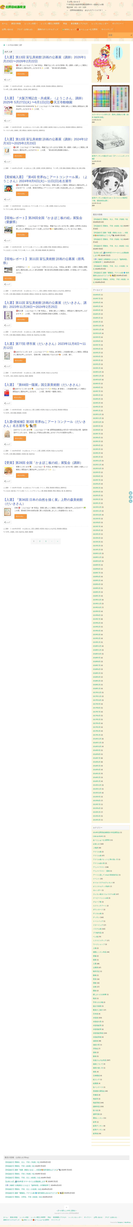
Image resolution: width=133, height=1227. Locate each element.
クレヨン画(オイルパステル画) (104, 894)
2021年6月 (96, 530)
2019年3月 (96, 635)
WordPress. (127, 1222)
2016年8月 (96, 754)
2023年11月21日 (17, 332)
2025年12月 (97, 326)
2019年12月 (97, 600)
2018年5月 (96, 673)
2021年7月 (96, 526)
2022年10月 (97, 468)
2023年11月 (97, 418)
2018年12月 (97, 646)
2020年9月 (96, 565)
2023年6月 (96, 438)
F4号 (7, 89)
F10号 (7, 532)
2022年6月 (96, 484)
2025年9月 (96, 337)
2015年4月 (96, 816)
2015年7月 (96, 804)
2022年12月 (97, 461)
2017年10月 (97, 700)
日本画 (95, 1014)
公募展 (38, 86)
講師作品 (60, 86)
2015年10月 (97, 793)
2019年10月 (97, 607)
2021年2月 (96, 546)
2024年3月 (96, 403)
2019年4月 (96, 631)
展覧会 (20, 89)
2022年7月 (96, 480)
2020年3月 (96, 588)
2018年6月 (96, 669)
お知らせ (28, 86)
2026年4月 (96, 310)
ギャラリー (87, 1217)
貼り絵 (95, 1110)
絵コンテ (96, 1080)
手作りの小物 (98, 1002)
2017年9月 (96, 704)
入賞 (32, 250)
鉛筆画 (95, 1133)
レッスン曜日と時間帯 (38, 1217)
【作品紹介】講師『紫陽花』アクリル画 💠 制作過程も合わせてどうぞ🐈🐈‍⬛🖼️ (34, 1193)
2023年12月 (97, 414)
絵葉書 (95, 1083)
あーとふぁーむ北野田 (101, 840)
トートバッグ (98, 921)
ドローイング (98, 925)
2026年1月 (96, 322)
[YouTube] (130, 493)
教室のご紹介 (98, 1010)
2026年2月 (96, 318)
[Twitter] (130, 497)
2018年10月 (97, 654)
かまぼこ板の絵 (11, 491)
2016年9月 (96, 750)
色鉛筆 (95, 1099)
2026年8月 (96, 295)
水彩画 (43, 86)
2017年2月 (96, 731)
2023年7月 (96, 434)
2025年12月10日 (17, 86)
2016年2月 (96, 777)
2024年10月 (97, 380)
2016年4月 (96, 770)
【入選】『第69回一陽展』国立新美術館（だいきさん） (42, 384)
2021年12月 (97, 507)
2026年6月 (96, 302)
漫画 (94, 1052)
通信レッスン (98, 1118)
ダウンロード (98, 910)
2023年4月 (96, 445)
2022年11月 (97, 465)
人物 (94, 948)
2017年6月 (96, 716)
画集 (94, 1072)
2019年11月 (97, 604)
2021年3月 (96, 542)
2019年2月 (96, 638)
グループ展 (97, 902)
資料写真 (96, 1114)
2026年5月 (96, 306)
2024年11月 (97, 376)
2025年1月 (96, 368)
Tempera (120, 1222)
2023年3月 (96, 449)
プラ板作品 (97, 933)
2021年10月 (97, 515)
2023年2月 (96, 453)
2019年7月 (96, 619)
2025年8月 (96, 341)
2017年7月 (96, 712)
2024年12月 (97, 372)
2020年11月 (97, 557)
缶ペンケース (98, 1087)
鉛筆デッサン (98, 1126)
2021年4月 (96, 538)
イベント (42, 206)
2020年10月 (97, 561)
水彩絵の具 (97, 1022)
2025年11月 (97, 329)
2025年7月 (96, 345)
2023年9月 (96, 426)
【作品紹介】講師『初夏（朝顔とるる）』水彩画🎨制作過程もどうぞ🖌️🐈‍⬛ (33, 1170)
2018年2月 (96, 685)
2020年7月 (96, 573)
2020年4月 (96, 584)
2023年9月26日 (17, 410)
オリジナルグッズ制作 (101, 886)
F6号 (7, 454)
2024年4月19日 (17, 247)
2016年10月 (97, 746)
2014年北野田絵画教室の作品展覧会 (106, 832)
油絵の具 (96, 1045)
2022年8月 (96, 476)
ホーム (5, 1217)
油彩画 (50, 127)
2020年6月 (96, 577)
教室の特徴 (13, 1217)
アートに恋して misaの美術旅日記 (105, 875)
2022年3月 (96, 495)
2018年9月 (96, 658)
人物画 (16, 130)
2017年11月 (97, 696)
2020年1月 (96, 596)
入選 (33, 86)
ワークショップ (99, 944)
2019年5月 (96, 627)
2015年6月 (96, 808)
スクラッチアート (99, 906)
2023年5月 (96, 441)
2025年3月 (96, 360)
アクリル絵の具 (99, 863)
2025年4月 (96, 356)
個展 (94, 960)
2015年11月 (97, 789)
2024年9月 (96, 384)
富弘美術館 (25, 294)
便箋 (94, 956)
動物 (64, 168)
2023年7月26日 (17, 488)
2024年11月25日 (17, 168)
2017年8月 (96, 708)
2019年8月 (96, 615)
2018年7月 (96, 665)
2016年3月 (96, 774)
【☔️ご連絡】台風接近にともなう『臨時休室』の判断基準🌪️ (27, 1185)
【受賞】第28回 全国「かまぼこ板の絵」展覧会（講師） (43, 462)
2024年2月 (96, 407)
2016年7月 (96, 758)
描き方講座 (97, 1006)
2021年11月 (97, 511)
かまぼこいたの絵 (11, 250)
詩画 (29, 89)
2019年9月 (96, 611)
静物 (83, 168)
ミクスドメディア (99, 940)
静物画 (60, 294)
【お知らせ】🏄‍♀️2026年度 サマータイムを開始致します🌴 (26, 1181)
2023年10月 (97, 422)
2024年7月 (96, 391)
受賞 (49, 247)
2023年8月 (96, 430)
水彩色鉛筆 (97, 1025)
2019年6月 (96, 623)
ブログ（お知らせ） (111, 1217)
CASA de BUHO (98, 836)
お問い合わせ (98, 1217)
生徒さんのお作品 (59, 127)
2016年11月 (97, 743)
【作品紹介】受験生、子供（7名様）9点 (108, 239)
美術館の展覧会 (51, 86)
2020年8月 (96, 569)
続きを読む (21, 74)
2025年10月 (97, 333)
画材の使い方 (98, 1068)
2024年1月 (96, 411)
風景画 (31, 376)
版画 (94, 1056)
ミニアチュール (35, 491)
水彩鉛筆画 (97, 1037)
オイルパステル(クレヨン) (102, 883)
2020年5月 (96, 580)
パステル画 (35, 127)
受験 (94, 983)
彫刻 (94, 998)
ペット (28, 250)
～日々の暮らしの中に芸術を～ (66, 1211)
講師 (7, 86)
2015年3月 (96, 820)
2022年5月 (96, 488)
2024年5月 (96, 395)
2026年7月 (96, 299)
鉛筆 (94, 1122)
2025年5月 (96, 353)
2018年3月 (96, 681)
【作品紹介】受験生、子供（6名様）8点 (108, 226)
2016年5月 (96, 766)
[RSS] (130, 501)
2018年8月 (96, 662)
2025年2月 (96, 364)
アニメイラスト (99, 867)
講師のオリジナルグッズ (11, 1220)
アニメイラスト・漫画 (101, 871)
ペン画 (95, 937)
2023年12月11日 (17, 291)
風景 (26, 376)
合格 (94, 987)
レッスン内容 (24, 1217)
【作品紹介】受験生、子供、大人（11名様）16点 (23, 1189)
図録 (94, 991)
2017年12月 (97, 692)
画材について (98, 1064)
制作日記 (96, 971)
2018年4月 (96, 677)
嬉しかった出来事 (99, 994)
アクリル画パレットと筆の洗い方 (105, 859)
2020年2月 (96, 592)
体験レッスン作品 (99, 952)
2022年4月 (96, 492)
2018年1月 (96, 688)
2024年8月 (96, 387)
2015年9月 (96, 797)
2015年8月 (96, 801)
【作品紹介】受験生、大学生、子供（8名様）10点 (23, 1197)
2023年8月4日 (16, 451)
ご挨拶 (95, 848)
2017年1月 (96, 735)
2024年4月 (96, 399)
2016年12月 (97, 739)
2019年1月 (96, 642)
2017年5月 (96, 719)
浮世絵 (95, 1049)
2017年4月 (96, 723)
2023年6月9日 (16, 529)
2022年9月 (96, 472)
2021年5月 (96, 534)
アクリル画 (34, 206)
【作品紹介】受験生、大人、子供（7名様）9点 (110, 219)
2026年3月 (96, 314)
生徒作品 (35, 130)
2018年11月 (97, 650)
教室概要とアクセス (59, 1217)
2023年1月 (96, 457)
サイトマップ (55, 1220)
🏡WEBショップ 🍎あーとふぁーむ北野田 (35, 1220)
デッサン (96, 917)
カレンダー (97, 890)
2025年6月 (96, 349)
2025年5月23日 (17, 127)
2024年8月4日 (16, 206)
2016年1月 (96, 781)
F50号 (7, 376)
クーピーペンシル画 (100, 898)
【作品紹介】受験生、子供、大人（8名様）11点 (111, 246)
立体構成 (96, 1076)
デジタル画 (97, 913)
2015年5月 (96, 812)
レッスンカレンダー (75, 1217)
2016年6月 (96, 762)
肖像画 (95, 1095)
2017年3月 (96, 727)
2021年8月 (96, 522)
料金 (49, 1217)
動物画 (68, 168)
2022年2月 (96, 499)
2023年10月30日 (17, 373)
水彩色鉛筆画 (98, 1033)
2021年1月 (96, 550)
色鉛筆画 (96, 1103)
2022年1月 (96, 503)
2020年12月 (97, 553)
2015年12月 (97, 785)
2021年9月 (96, 519)
